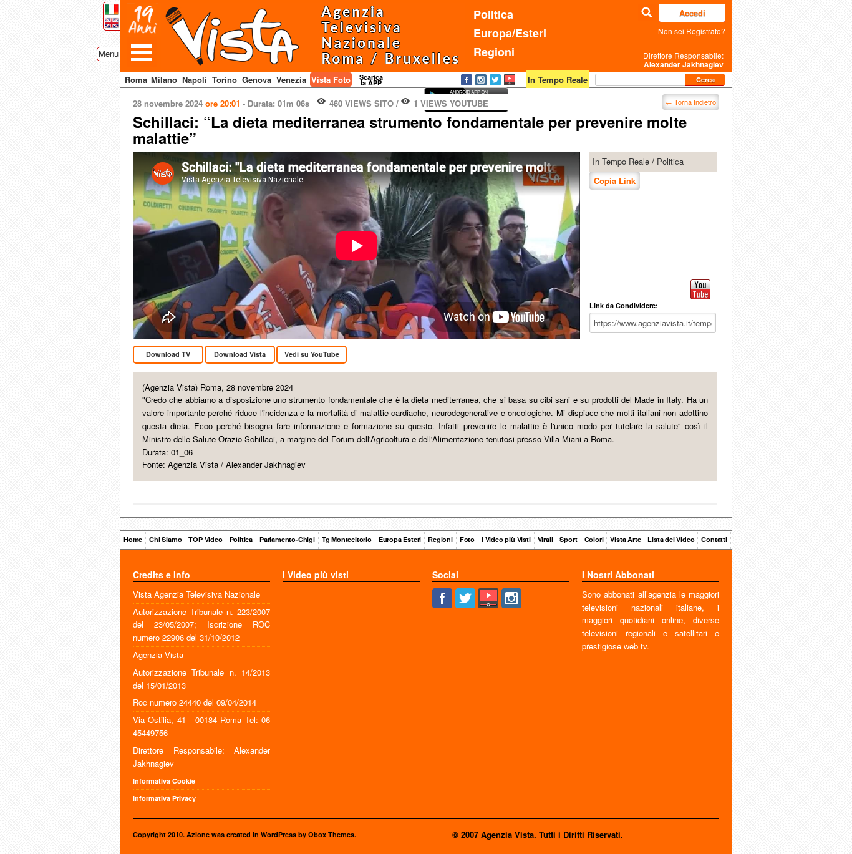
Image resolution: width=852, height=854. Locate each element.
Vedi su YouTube (311, 354)
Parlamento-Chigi (287, 539)
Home (132, 539)
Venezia (291, 79)
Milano (164, 79)
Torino (224, 79)
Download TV (168, 354)
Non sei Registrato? (691, 31)
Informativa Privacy (164, 798)
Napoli (194, 79)
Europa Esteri (400, 539)
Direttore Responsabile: (683, 60)
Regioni (494, 52)
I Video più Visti (506, 539)
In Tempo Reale (621, 161)
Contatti (714, 539)
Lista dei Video (670, 539)
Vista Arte (625, 539)
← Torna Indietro (691, 102)
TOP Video (205, 539)
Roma (136, 79)
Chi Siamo (165, 539)
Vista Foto (331, 79)
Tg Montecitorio (347, 539)
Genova (256, 79)
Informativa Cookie (164, 780)
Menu (109, 53)
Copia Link (615, 181)
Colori (594, 539)
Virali (545, 539)
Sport (568, 539)
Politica (493, 14)
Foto (467, 539)
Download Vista (240, 354)
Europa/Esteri (509, 33)
